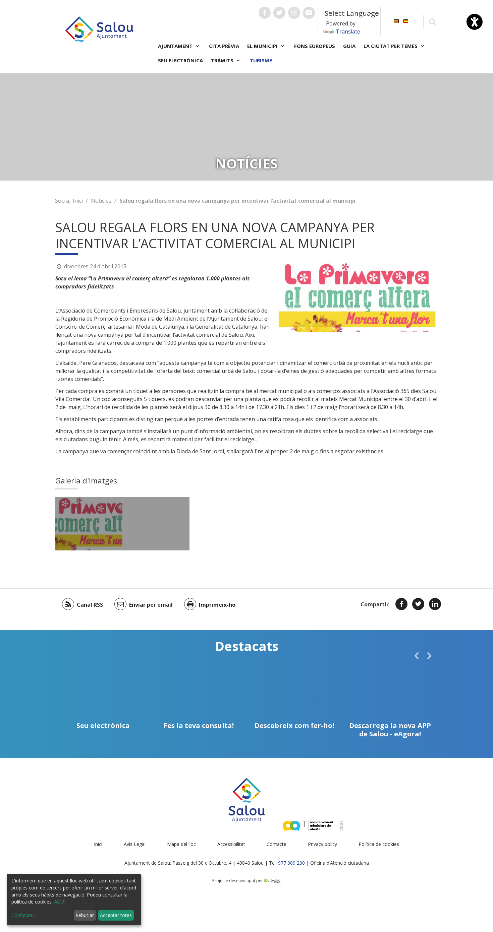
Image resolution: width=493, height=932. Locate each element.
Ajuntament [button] (176, 46)
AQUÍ (59, 901)
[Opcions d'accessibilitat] (474, 21)
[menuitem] (396, 20)
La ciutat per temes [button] (391, 46)
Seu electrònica (180, 60)
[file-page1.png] (155, 523)
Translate (348, 31)
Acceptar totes (116, 915)
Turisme (261, 60)
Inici (78, 200)
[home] (99, 28)
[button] (416, 656)
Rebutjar (84, 915)
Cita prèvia (224, 46)
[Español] (405, 20)
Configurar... (24, 915)
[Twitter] (418, 604)
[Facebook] (401, 604)
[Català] (396, 20)
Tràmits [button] (223, 60)
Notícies (101, 200)
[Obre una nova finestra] (265, 13)
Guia (349, 46)
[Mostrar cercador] (432, 21)
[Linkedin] (435, 604)
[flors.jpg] (88, 523)
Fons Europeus (314, 46)
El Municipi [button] (263, 46)
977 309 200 (291, 863)
